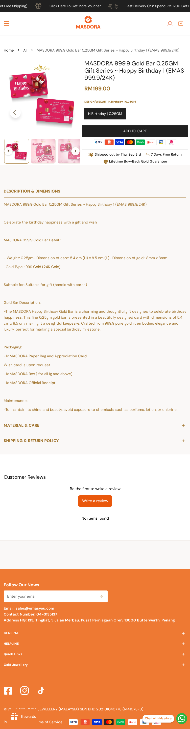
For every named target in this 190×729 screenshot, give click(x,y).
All (25, 50)
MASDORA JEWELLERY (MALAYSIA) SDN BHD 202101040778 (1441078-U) (81, 709)
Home (9, 50)
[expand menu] (6, 23)
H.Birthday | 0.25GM (105, 113)
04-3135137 (46, 614)
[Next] (68, 112)
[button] (180, 23)
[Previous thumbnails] (8, 151)
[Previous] (15, 112)
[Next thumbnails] (75, 151)
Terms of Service (48, 722)
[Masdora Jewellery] (88, 23)
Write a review (95, 501)
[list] (42, 112)
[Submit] (101, 596)
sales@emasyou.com (35, 608)
